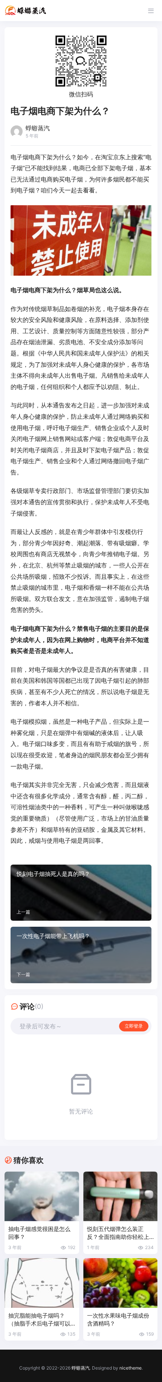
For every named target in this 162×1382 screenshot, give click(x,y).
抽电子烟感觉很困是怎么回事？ (39, 1233)
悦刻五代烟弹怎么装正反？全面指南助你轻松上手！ (118, 1233)
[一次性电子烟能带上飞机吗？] (81, 955)
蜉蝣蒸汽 (81, 1368)
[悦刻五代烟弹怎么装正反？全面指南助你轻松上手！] (120, 1196)
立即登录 (134, 1026)
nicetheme (130, 1368)
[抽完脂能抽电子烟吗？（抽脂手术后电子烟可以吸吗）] (42, 1283)
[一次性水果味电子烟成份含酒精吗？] (120, 1283)
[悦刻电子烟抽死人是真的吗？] (81, 893)
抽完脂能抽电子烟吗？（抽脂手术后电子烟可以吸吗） (39, 1320)
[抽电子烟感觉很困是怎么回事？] (42, 1196)
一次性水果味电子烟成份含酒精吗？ (118, 1319)
